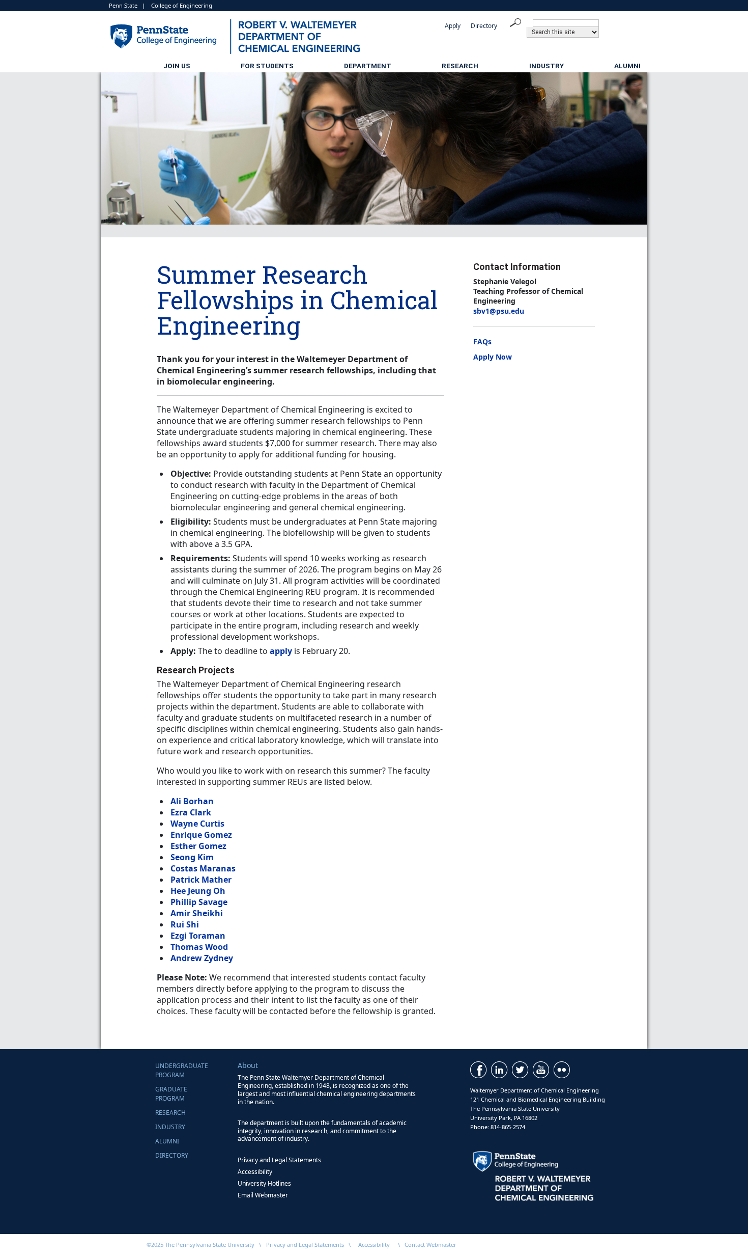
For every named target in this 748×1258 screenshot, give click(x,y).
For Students (267, 66)
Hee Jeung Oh (197, 890)
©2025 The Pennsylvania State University (200, 1244)
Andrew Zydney (201, 958)
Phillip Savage (198, 902)
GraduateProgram (171, 1094)
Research (460, 66)
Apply (453, 25)
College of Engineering (181, 5)
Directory (484, 25)
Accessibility (255, 1171)
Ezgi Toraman (197, 935)
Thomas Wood (199, 946)
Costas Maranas (203, 868)
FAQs (482, 341)
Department (367, 66)
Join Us (176, 66)
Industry (546, 66)
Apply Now (492, 357)
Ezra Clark (190, 812)
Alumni (627, 66)
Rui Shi (184, 924)
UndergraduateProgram (181, 1070)
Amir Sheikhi (196, 913)
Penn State (123, 5)
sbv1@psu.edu (498, 311)
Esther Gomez (198, 846)
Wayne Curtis (197, 823)
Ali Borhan (192, 801)
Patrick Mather (201, 879)
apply (281, 651)
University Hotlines (264, 1183)
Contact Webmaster (430, 1244)
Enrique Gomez (201, 834)
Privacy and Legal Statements (279, 1160)
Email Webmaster (263, 1195)
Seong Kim (192, 857)
